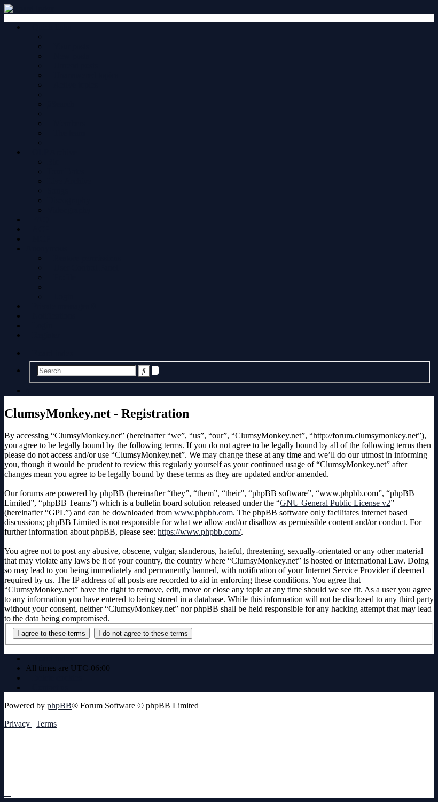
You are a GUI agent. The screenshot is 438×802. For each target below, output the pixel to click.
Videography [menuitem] (69, 209)
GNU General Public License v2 (335, 502)
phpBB (59, 705)
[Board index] (219, 9)
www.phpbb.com (203, 512)
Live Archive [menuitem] (69, 181)
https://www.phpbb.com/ (199, 531)
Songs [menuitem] (57, 190)
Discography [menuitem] (68, 200)
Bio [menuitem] (53, 161)
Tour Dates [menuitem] (65, 171)
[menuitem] (68, 46)
